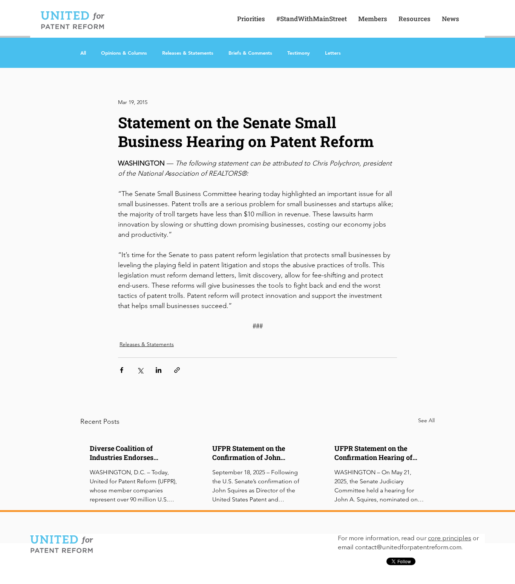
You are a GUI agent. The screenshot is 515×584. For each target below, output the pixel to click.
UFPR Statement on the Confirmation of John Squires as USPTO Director (255, 453)
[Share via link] (177, 370)
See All (426, 420)
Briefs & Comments (250, 53)
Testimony (298, 53)
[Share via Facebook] (121, 370)
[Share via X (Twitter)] (140, 370)
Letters (333, 53)
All (83, 53)
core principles (449, 538)
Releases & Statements (187, 53)
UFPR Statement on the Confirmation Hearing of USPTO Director (373, 453)
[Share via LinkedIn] (158, 370)
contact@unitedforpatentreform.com (408, 547)
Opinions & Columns (124, 53)
